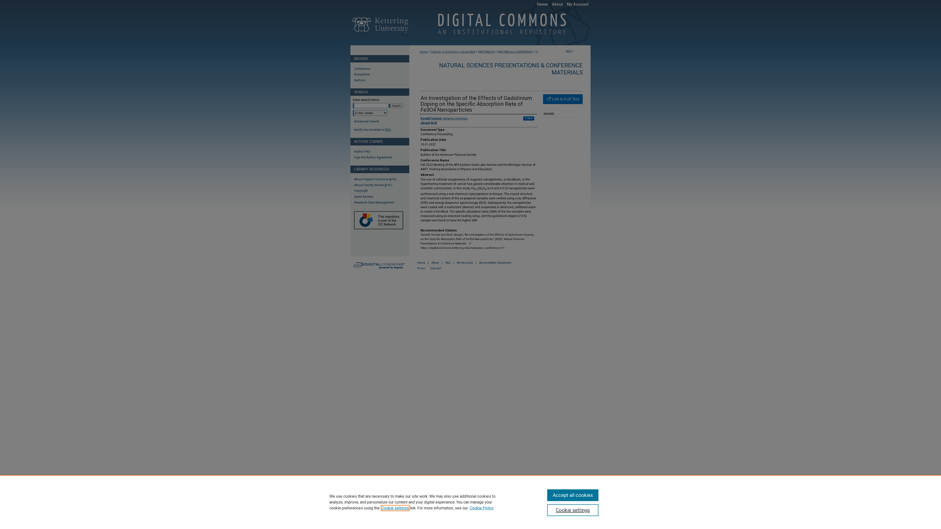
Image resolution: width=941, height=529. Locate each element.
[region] (470, 502)
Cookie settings (395, 508)
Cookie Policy (482, 508)
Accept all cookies (573, 495)
